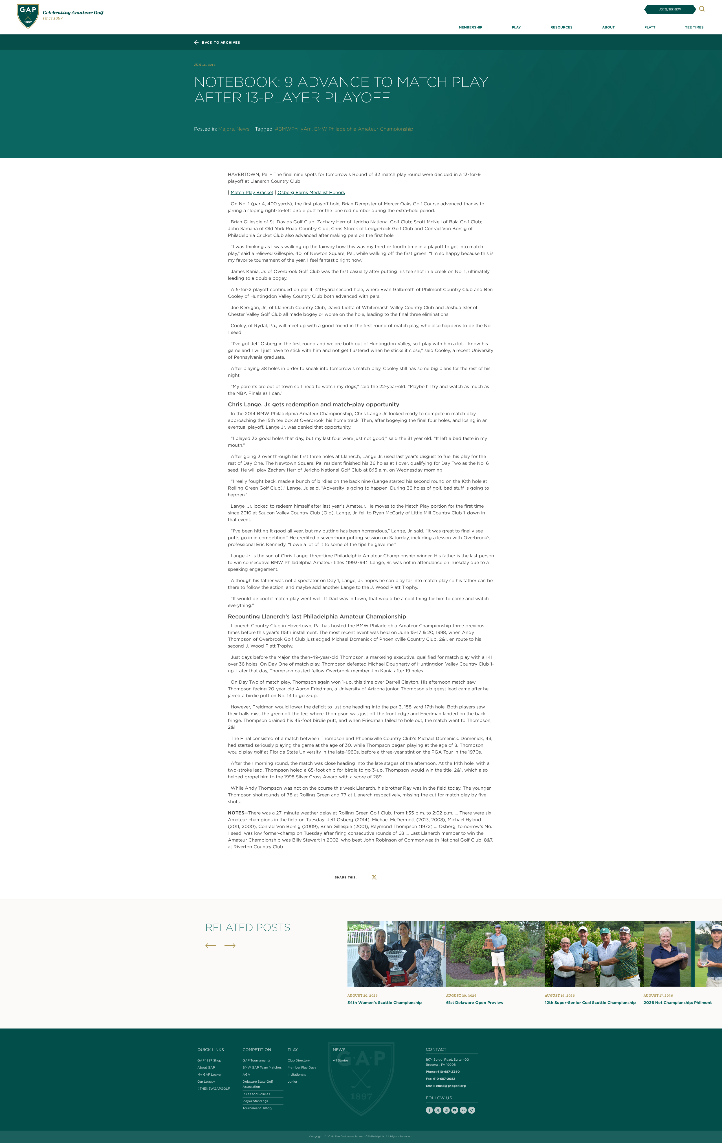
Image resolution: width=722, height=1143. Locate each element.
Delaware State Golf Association (258, 1084)
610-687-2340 (448, 1071)
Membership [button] (470, 27)
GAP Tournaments (256, 1060)
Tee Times (694, 27)
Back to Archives (221, 42)
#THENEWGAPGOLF (213, 1089)
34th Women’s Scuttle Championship (384, 1002)
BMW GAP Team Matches (262, 1067)
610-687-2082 (444, 1078)
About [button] (608, 27)
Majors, (226, 129)
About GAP (206, 1067)
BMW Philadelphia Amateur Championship (363, 129)
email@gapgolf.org (451, 1085)
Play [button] (516, 27)
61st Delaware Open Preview (474, 1002)
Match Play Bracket (252, 192)
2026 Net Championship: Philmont (678, 1002)
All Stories (340, 1060)
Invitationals (297, 1074)
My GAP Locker (209, 1074)
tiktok (471, 1110)
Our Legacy (206, 1081)
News (242, 129)
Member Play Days (302, 1067)
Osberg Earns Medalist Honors (311, 192)
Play (293, 1049)
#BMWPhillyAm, (294, 129)
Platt (649, 27)
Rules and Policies (256, 1094)
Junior (292, 1081)
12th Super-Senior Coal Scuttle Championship (590, 1002)
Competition (257, 1049)
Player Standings (255, 1101)
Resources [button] (562, 27)
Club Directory (299, 1060)
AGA (246, 1074)
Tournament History (257, 1108)
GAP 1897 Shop (209, 1060)
